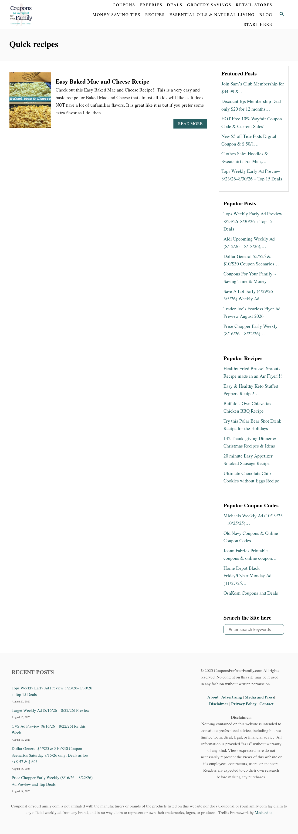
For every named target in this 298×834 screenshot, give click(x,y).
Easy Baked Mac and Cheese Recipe (102, 81)
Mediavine (263, 812)
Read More (192, 125)
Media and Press (259, 697)
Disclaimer (218, 704)
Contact (266, 704)
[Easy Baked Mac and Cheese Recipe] (30, 102)
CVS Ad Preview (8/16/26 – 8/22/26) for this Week (49, 729)
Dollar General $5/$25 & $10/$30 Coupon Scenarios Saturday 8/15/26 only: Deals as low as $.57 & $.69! (50, 755)
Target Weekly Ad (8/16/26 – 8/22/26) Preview (51, 710)
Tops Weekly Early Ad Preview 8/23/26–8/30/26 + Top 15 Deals (52, 691)
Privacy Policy (244, 704)
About (213, 697)
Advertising (231, 697)
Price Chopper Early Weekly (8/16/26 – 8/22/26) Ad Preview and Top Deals (52, 781)
